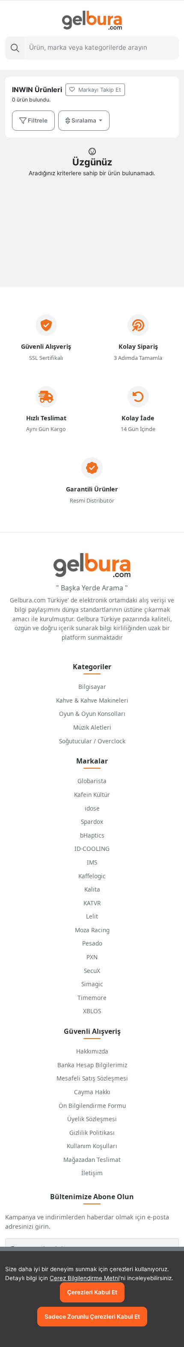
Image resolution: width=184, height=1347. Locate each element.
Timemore (92, 998)
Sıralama (84, 120)
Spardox (92, 821)
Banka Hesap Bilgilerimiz (92, 1065)
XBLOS (92, 1011)
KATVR (92, 903)
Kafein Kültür (92, 794)
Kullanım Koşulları (92, 1146)
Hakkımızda (92, 1051)
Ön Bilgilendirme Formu (92, 1106)
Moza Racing (92, 930)
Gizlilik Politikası (92, 1132)
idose (92, 808)
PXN (92, 957)
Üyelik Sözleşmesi (92, 1119)
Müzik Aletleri (92, 727)
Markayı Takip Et (99, 90)
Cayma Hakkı (92, 1092)
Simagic (92, 984)
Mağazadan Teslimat (92, 1159)
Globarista (92, 781)
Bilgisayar (92, 686)
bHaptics (92, 835)
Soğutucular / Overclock (92, 741)
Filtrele (37, 120)
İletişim (92, 1173)
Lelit (92, 916)
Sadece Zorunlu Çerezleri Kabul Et (92, 1316)
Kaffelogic (92, 876)
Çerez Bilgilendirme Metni (84, 1278)
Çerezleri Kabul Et (92, 1292)
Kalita (92, 889)
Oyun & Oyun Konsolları (92, 713)
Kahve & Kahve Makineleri (92, 700)
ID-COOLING (92, 848)
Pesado (92, 943)
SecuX (92, 971)
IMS (92, 862)
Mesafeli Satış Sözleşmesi (92, 1078)
